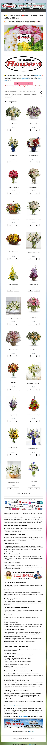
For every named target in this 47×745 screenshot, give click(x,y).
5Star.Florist (27, 0)
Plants (28, 91)
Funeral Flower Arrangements (16, 77)
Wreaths (6, 94)
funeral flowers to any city (16, 705)
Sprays (24, 91)
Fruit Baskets (34, 94)
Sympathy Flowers (25, 78)
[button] (38, 89)
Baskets (20, 91)
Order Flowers (23, 716)
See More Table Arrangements (23, 493)
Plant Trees (7, 91)
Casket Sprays (19, 94)
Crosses (14, 94)
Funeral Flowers (37, 75)
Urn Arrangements (27, 94)
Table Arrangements (13, 91)
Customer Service (8, 97)
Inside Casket (32, 91)
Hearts (10, 94)
